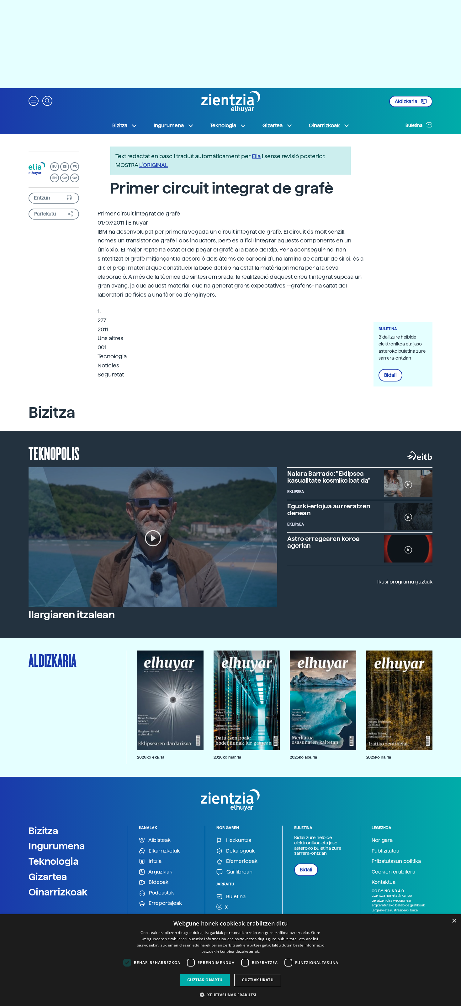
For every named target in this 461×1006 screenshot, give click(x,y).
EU (54, 166)
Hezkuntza (238, 840)
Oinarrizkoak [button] (324, 125)
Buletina (414, 125)
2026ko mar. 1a (227, 757)
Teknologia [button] (223, 125)
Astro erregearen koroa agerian (323, 542)
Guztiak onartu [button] (205, 980)
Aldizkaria (406, 101)
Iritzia (154, 861)
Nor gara (382, 840)
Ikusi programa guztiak (404, 582)
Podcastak (161, 893)
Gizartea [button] (272, 125)
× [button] (454, 921)
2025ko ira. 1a (378, 757)
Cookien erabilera (393, 872)
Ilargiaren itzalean (72, 615)
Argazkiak (159, 872)
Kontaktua (383, 882)
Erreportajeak (164, 903)
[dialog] (230, 960)
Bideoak (157, 882)
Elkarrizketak (163, 851)
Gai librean (238, 872)
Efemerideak (241, 861)
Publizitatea (385, 851)
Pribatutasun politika (396, 861)
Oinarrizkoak (58, 892)
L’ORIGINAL (153, 165)
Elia (256, 156)
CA (64, 178)
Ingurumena (57, 846)
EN (54, 178)
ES (64, 166)
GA (74, 178)
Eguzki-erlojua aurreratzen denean (328, 509)
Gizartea (48, 876)
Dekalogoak (240, 851)
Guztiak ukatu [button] (257, 980)
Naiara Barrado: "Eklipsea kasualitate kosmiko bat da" (328, 477)
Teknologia (54, 861)
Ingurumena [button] (169, 125)
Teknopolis (54, 453)
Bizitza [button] (119, 125)
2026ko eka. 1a (150, 757)
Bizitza (43, 830)
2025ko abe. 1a (303, 757)
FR (75, 166)
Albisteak (159, 840)
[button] (34, 100)
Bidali (390, 375)
